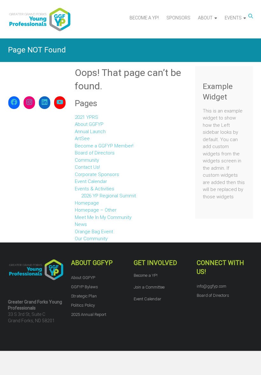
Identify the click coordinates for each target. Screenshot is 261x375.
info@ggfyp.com (211, 286)
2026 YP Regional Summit (108, 196)
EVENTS (233, 17)
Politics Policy (83, 305)
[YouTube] (60, 102)
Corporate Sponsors (97, 174)
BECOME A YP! (144, 17)
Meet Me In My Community (103, 217)
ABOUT (205, 17)
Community (87, 160)
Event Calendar (91, 181)
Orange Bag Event (94, 232)
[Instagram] (29, 102)
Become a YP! (146, 275)
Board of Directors (95, 153)
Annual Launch (90, 131)
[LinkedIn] (44, 102)
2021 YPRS (86, 117)
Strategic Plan (84, 296)
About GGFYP (89, 124)
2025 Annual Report (88, 314)
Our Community (91, 239)
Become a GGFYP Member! (104, 146)
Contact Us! (87, 167)
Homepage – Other (95, 210)
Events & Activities (94, 189)
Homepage (87, 203)
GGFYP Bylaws (84, 286)
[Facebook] (14, 102)
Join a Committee (149, 287)
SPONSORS (178, 17)
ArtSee (82, 138)
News (81, 224)
